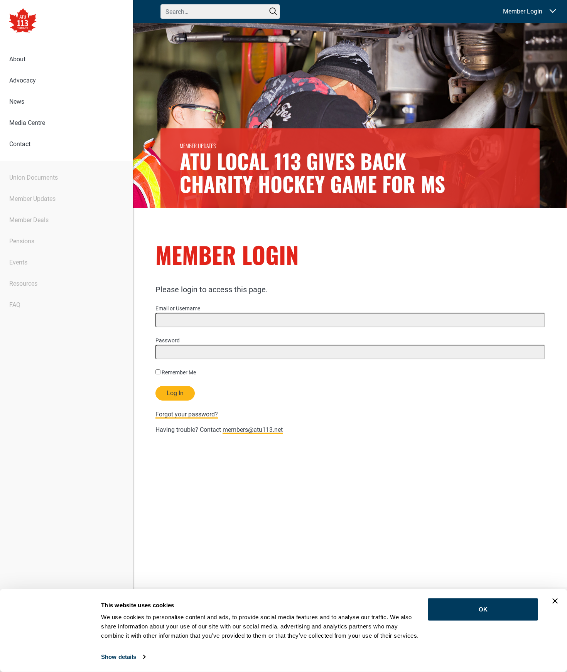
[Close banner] (555, 601)
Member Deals (29, 220)
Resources (23, 283)
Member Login (522, 11)
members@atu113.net (253, 429)
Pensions (21, 241)
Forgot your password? (186, 414)
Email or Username (177, 308)
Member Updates (32, 198)
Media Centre (27, 122)
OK (483, 609)
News (16, 101)
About (17, 59)
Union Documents (33, 177)
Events (18, 262)
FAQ (14, 304)
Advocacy (22, 80)
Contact (19, 144)
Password (167, 340)
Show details (118, 656)
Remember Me (178, 372)
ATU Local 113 (22, 21)
